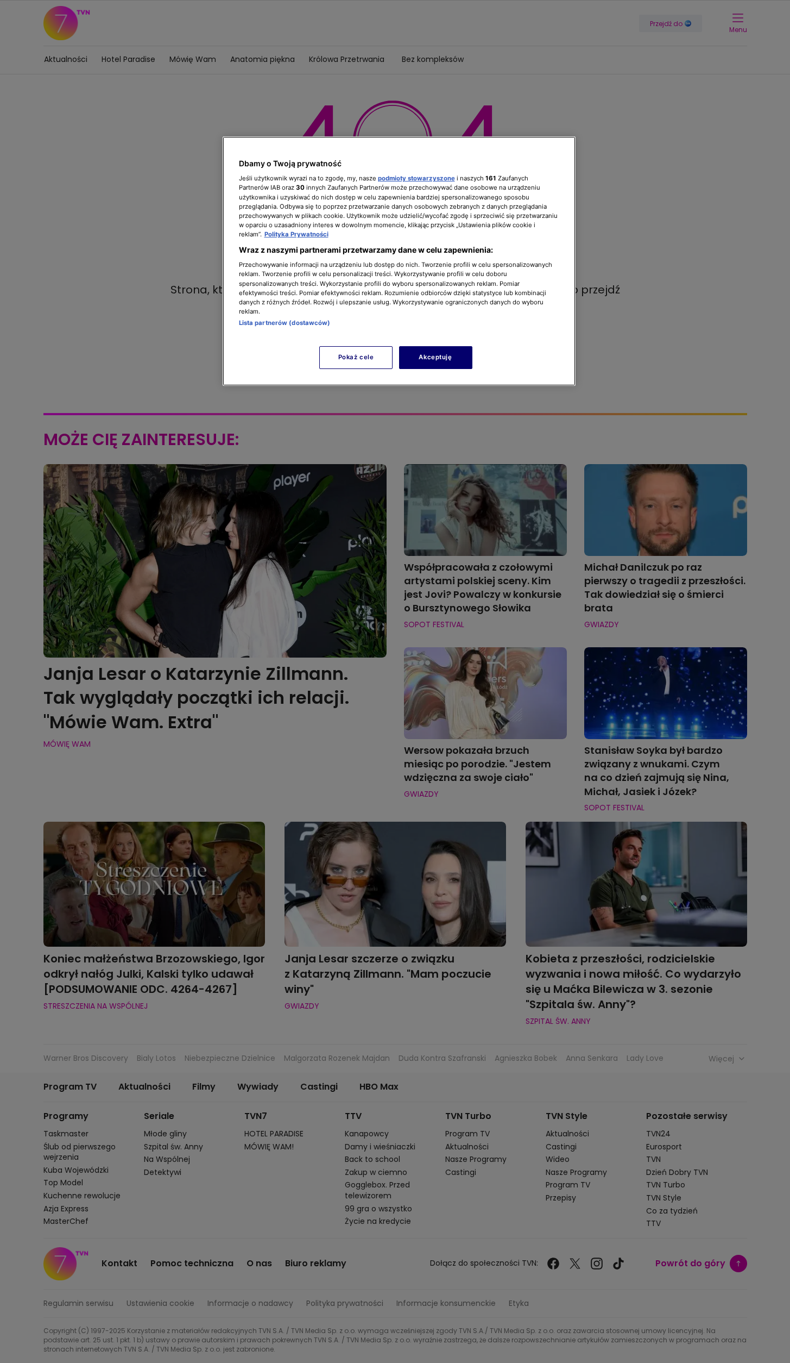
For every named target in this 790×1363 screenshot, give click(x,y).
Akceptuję (435, 357)
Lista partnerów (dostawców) (285, 323)
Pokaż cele (356, 357)
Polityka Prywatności (296, 234)
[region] (399, 261)
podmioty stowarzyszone (416, 178)
